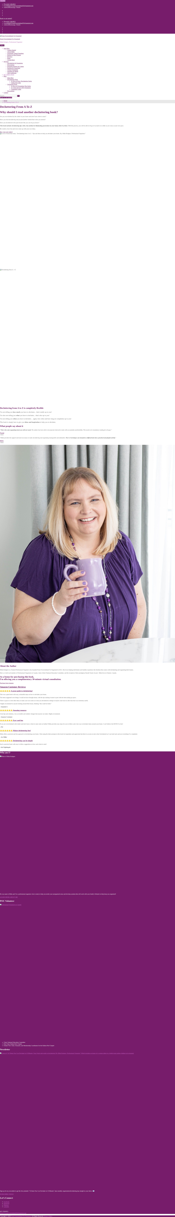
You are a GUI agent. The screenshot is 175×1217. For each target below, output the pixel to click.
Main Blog (10, 78)
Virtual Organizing (12, 70)
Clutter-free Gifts (16, 83)
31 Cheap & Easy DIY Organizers (21, 87)
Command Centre (16, 89)
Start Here (6, 48)
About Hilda (10, 52)
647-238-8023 (11, 4)
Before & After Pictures (14, 55)
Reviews (9, 56)
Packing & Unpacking (13, 68)
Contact (6, 92)
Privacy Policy (48, 1216)
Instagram (6, 1203)
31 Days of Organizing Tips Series (21, 86)
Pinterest (6, 1205)
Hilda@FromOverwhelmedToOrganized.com (20, 6)
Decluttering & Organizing (15, 63)
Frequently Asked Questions (15, 53)
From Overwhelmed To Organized (10, 39)
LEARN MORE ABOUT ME (9, 897)
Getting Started (11, 50)
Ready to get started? (6, 18)
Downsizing (10, 65)
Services (6, 61)
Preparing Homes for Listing (15, 66)
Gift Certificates (11, 73)
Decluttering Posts (12, 79)
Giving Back (11, 60)
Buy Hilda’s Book (9, 74)
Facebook (6, 1202)
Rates (8, 58)
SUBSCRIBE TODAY (7, 1194)
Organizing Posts (12, 84)
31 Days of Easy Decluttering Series (21, 81)
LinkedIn (6, 1206)
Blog (5, 76)
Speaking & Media (12, 71)
